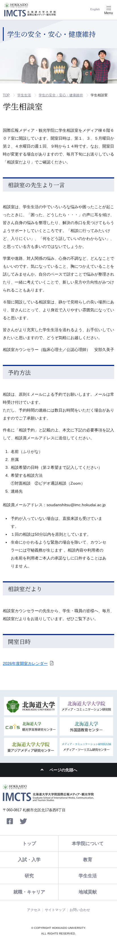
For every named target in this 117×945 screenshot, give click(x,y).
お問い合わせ (80, 910)
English (95, 9)
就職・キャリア (29, 891)
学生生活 (24, 95)
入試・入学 (29, 859)
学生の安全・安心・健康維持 (61, 95)
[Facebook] (9, 821)
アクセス (34, 910)
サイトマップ (55, 910)
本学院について (88, 843)
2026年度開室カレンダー (25, 663)
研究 (29, 875)
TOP (6, 95)
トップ (29, 843)
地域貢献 (88, 891)
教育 (87, 859)
